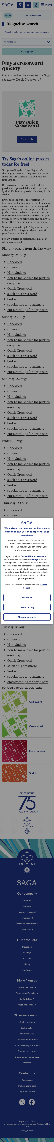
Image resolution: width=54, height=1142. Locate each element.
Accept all (27, 598)
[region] (27, 571)
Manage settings (27, 617)
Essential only (27, 607)
